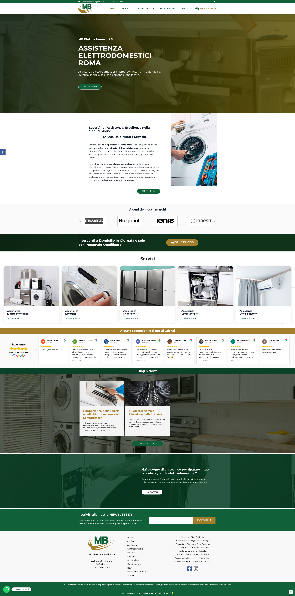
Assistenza (144, 8)
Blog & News (167, 8)
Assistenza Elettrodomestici (17, 312)
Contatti (186, 8)
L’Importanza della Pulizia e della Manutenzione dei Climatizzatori (101, 414)
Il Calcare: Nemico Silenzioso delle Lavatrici (146, 412)
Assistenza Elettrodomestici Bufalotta (193, 554)
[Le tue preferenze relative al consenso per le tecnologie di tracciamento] (291, 592)
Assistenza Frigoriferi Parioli (193, 537)
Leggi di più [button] (108, 360)
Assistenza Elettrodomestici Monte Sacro (193, 558)
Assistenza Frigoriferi (129, 312)
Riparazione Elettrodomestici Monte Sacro (192, 561)
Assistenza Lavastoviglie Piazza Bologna (193, 540)
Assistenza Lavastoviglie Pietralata (192, 551)
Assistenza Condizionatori (248, 312)
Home (111, 8)
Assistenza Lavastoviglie (189, 312)
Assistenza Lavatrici (71, 312)
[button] (80, 221)
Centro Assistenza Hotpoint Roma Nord (193, 547)
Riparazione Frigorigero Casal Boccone (193, 544)
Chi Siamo (126, 8)
